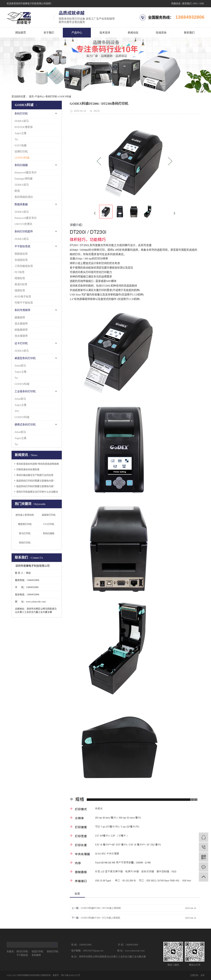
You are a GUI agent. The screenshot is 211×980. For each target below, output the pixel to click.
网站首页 (20, 32)
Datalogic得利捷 (23, 178)
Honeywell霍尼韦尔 (26, 172)
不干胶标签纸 (22, 246)
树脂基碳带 (21, 329)
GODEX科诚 (64, 96)
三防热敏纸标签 (24, 266)
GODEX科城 (22, 384)
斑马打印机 (24, 533)
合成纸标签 (21, 260)
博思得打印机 (25, 524)
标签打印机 (38, 951)
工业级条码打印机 (25, 391)
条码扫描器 (21, 165)
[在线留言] (203, 867)
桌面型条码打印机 (25, 358)
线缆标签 (20, 290)
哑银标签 (20, 278)
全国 (202, 975)
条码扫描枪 (48, 533)
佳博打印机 (21, 151)
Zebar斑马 (20, 365)
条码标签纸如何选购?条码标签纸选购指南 (37, 464)
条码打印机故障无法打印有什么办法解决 (37, 492)
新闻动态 (133, 32)
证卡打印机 (21, 343)
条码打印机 (51, 96)
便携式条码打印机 (25, 424)
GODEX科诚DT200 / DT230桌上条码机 (100, 918)
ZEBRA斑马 (22, 121)
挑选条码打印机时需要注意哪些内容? (35, 481)
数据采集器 (21, 204)
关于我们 (49, 32)
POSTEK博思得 (24, 127)
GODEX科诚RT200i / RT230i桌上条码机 (101, 908)
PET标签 (20, 272)
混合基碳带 (21, 323)
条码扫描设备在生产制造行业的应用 (34, 475)
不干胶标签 (22, 955)
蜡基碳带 (20, 317)
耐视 (17, 190)
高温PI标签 (21, 284)
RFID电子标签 (23, 296)
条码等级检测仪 (24, 197)
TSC (17, 411)
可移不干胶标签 (24, 302)
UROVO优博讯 (23, 224)
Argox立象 (21, 133)
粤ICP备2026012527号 (70, 975)
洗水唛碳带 (21, 335)
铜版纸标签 (21, 253)
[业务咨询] (203, 837)
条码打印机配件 (24, 231)
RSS (195, 3)
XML (201, 3)
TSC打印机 (48, 524)
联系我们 (187, 3)
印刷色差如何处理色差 (27, 469)
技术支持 (105, 32)
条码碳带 (36, 955)
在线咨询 (161, 32)
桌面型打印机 (49, 515)
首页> (32, 96)
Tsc (16, 139)
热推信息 (176, 3)
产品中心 (77, 32)
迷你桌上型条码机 (24, 515)
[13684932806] (203, 847)
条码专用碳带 (22, 310)
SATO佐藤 (21, 145)
